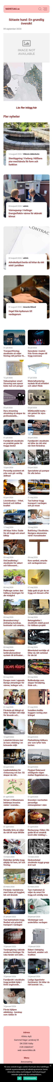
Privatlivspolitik (30, 1078)
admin (25, 206)
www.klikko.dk (28, 1050)
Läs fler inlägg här (26, 107)
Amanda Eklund (29, 307)
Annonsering (26, 1062)
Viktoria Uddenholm (31, 154)
